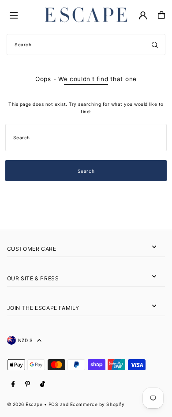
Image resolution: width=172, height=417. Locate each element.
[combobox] (86, 44)
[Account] (143, 15)
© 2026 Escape (25, 404)
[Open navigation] (22, 14)
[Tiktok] (42, 384)
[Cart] (161, 15)
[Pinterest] (27, 384)
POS (54, 404)
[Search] (154, 44)
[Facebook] (13, 384)
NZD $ (25, 340)
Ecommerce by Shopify (97, 404)
